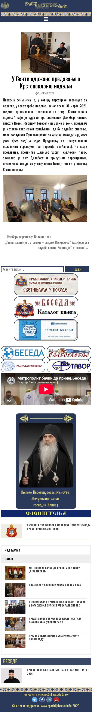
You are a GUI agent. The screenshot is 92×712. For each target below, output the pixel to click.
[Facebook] (42, 699)
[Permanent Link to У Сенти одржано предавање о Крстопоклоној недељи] (46, 52)
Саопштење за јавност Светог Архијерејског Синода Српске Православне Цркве (59, 527)
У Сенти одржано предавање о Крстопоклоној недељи (46, 82)
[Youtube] (56, 699)
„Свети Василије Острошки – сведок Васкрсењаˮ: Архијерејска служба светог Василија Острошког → (46, 245)
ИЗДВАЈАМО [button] (12, 550)
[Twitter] (34, 699)
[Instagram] (49, 699)
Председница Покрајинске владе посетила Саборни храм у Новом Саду (55, 620)
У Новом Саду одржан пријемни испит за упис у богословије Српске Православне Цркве (57, 603)
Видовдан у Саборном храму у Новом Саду (55, 584)
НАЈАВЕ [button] (9, 559)
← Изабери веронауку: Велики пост (27, 236)
